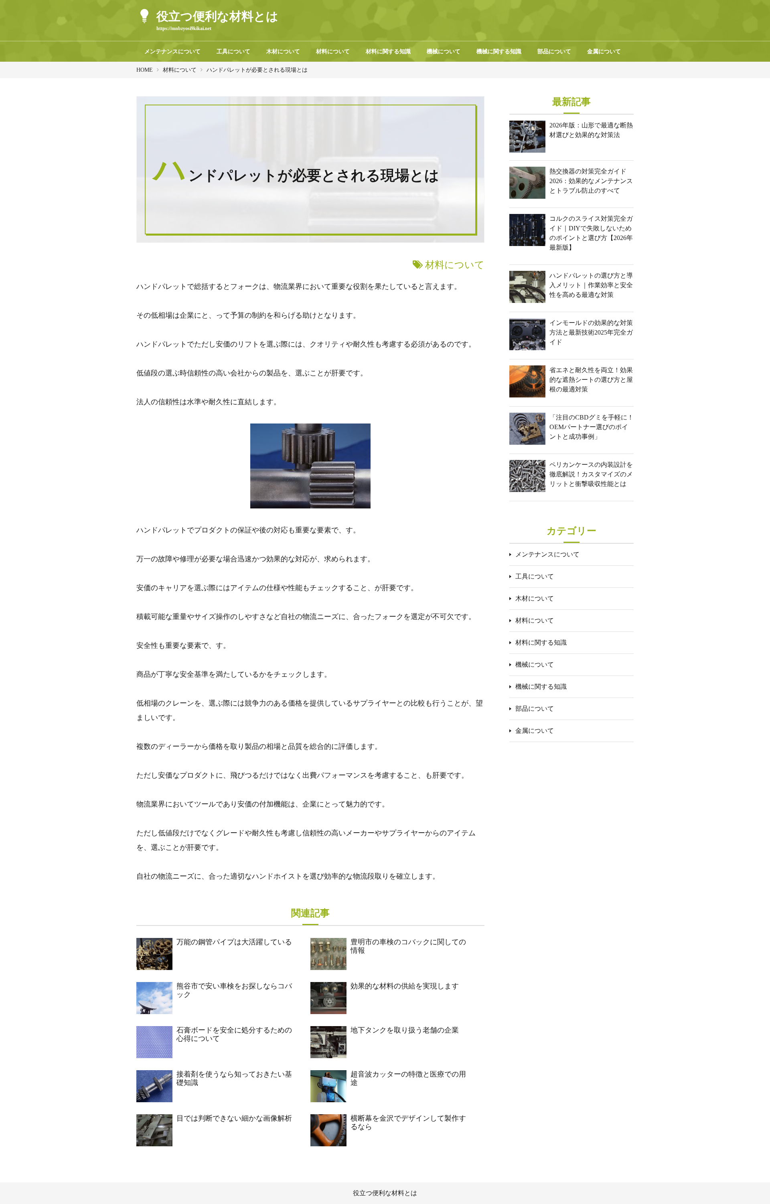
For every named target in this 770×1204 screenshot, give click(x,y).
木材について (283, 51)
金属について (604, 51)
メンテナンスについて (172, 51)
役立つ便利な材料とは (385, 1193)
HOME (144, 70)
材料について (333, 51)
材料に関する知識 (388, 51)
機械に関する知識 (498, 51)
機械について (443, 51)
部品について (554, 51)
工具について (233, 51)
